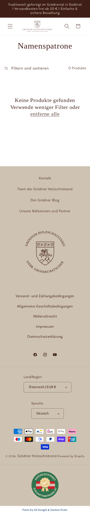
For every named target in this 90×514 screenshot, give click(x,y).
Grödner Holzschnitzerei (37, 456)
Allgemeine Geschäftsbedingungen (45, 306)
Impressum (45, 326)
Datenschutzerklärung (45, 336)
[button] (10, 26)
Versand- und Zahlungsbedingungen (45, 296)
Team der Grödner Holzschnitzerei (45, 189)
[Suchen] (67, 26)
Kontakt (45, 178)
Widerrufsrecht (45, 316)
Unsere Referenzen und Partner (45, 211)
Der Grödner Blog (45, 200)
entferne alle (45, 114)
